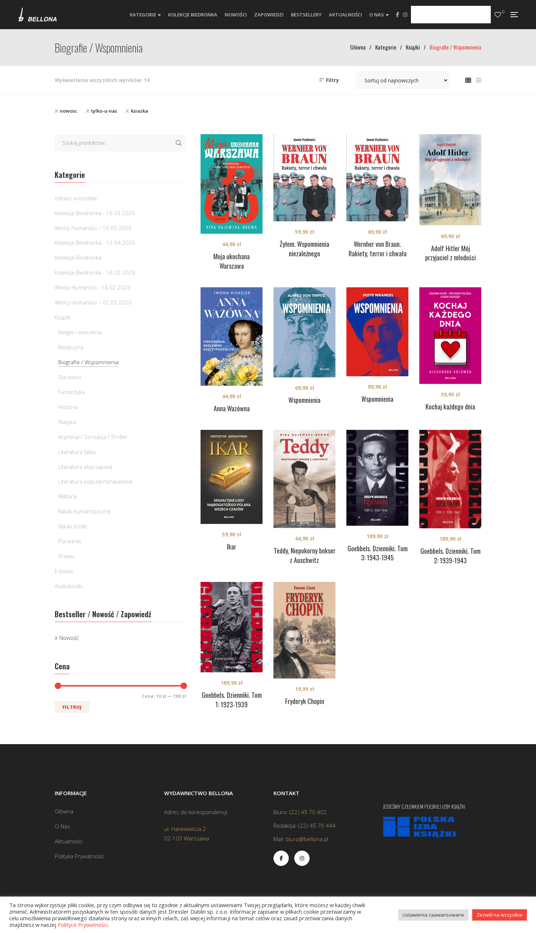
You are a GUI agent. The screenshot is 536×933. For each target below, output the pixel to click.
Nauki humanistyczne (84, 511)
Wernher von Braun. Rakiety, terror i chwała (378, 248)
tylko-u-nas (104, 111)
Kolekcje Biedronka (78, 257)
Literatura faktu (77, 451)
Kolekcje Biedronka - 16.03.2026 (95, 213)
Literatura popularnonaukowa (95, 481)
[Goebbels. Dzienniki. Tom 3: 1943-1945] (377, 477)
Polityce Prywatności (83, 924)
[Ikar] (232, 477)
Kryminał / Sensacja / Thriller (93, 436)
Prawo (66, 556)
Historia (67, 407)
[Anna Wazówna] (232, 336)
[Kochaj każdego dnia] (450, 335)
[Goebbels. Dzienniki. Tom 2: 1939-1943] (450, 479)
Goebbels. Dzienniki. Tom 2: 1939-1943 (450, 555)
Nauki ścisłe (72, 526)
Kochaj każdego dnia (450, 406)
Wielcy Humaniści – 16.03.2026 (93, 228)
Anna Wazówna (232, 408)
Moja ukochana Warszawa (231, 261)
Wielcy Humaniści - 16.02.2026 (93, 287)
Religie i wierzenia (80, 332)
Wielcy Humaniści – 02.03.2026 (93, 302)
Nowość (69, 637)
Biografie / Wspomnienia (88, 362)
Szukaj (178, 143)
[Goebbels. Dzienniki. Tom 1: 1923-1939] (232, 627)
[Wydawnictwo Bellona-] (37, 14)
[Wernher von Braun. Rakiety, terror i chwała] (377, 178)
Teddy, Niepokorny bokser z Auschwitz (304, 555)
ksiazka (139, 111)
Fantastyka (71, 392)
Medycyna (70, 347)
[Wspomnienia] (304, 332)
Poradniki (69, 541)
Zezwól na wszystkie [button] (500, 914)
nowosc (68, 111)
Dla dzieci (69, 377)
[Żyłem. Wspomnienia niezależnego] (304, 178)
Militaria (67, 496)
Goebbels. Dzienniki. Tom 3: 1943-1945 (377, 553)
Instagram (405, 14)
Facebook (397, 14)
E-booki (64, 571)
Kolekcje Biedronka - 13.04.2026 (95, 242)
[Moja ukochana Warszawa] (232, 184)
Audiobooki (68, 586)
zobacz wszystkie (76, 198)
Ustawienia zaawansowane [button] (433, 914)
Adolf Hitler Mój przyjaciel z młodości (450, 253)
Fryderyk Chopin (304, 701)
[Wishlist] (497, 14)
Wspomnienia (304, 400)
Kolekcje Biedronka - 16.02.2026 (95, 272)
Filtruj (72, 707)
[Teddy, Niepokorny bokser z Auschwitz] (304, 479)
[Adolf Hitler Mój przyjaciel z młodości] (450, 180)
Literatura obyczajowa (85, 466)
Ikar (231, 546)
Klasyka (67, 421)
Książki (63, 317)
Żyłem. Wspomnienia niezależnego (304, 248)
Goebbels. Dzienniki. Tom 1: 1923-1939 (232, 699)
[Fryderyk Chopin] (304, 630)
